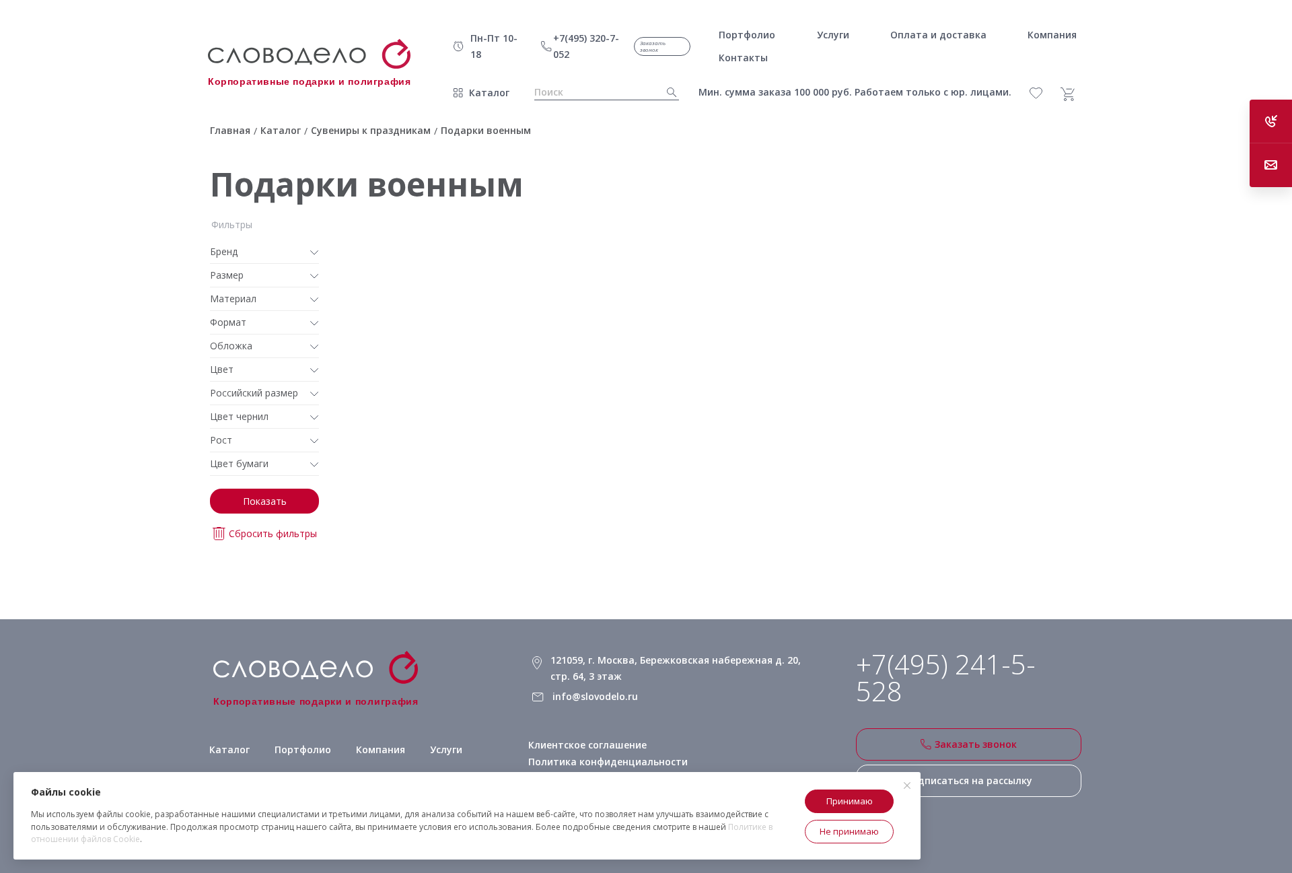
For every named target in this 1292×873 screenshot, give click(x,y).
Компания (380, 749)
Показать (265, 501)
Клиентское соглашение (587, 744)
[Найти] (667, 92)
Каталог (489, 92)
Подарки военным (367, 184)
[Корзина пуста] (1073, 94)
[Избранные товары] (1043, 93)
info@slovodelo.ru (595, 696)
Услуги (446, 749)
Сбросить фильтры (273, 533)
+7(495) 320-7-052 (586, 46)
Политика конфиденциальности (608, 761)
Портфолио (303, 749)
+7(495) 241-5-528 (946, 678)
